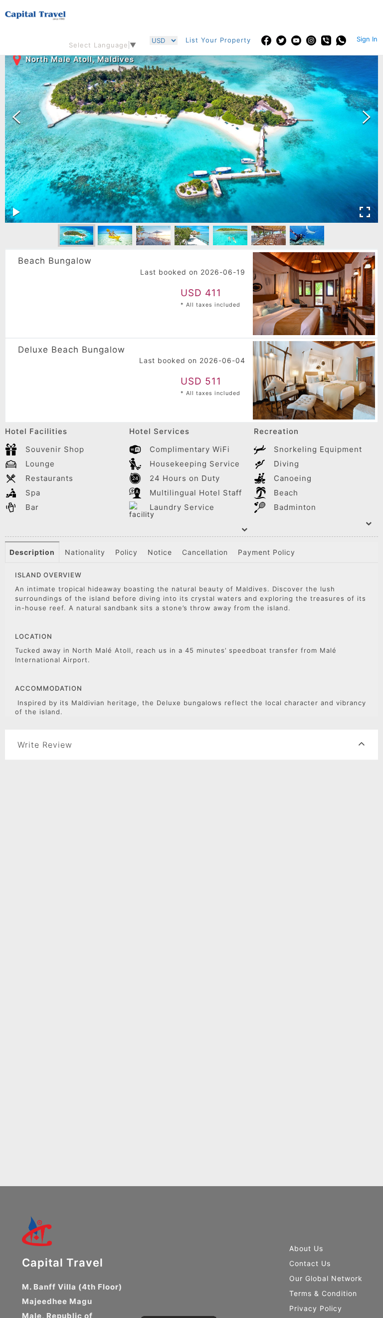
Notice (160, 552)
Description (32, 552)
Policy (126, 552)
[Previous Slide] (16, 117)
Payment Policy (266, 552)
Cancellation (205, 552)
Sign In (367, 39)
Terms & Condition (323, 1293)
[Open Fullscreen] (365, 212)
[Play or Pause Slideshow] (16, 212)
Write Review (44, 745)
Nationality (85, 552)
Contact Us (310, 1263)
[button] (76, 235)
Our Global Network (326, 1278)
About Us (306, 1248)
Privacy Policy (315, 1308)
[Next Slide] (366, 117)
